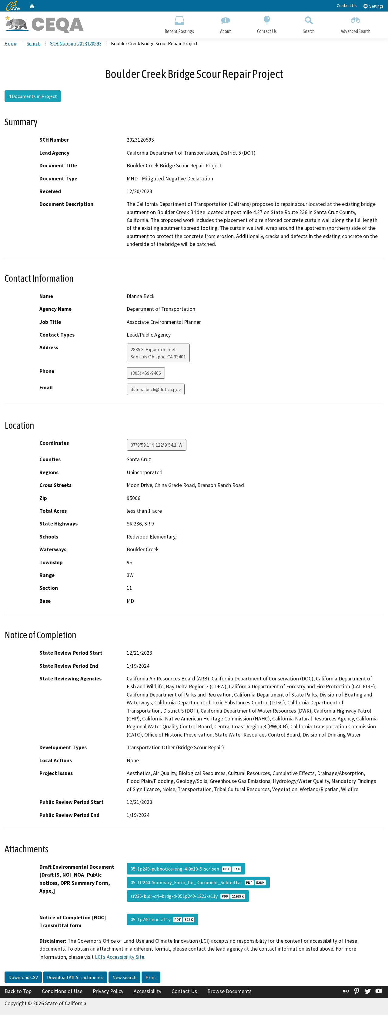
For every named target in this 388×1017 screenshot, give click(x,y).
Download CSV (23, 977)
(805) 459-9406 (146, 373)
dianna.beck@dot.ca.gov (156, 389)
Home (11, 43)
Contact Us (347, 5)
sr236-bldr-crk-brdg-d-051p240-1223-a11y (187, 896)
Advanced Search (355, 31)
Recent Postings (179, 31)
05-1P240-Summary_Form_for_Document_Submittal (197, 882)
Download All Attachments (75, 977)
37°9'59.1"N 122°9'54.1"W (156, 445)
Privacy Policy (108, 991)
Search (309, 31)
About (225, 31)
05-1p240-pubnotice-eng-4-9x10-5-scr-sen (185, 869)
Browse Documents (229, 991)
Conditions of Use (62, 991)
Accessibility (147, 991)
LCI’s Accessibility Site (119, 957)
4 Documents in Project (32, 96)
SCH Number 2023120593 (76, 43)
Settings (375, 6)
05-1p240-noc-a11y (162, 919)
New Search (124, 977)
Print (151, 977)
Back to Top (18, 991)
